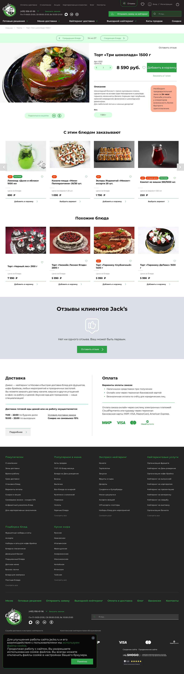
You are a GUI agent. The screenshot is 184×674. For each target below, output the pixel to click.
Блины (57, 479)
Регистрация (166, 4)
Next (180, 167)
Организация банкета (158, 510)
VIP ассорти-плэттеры (109, 505)
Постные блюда (12, 580)
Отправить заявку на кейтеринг (132, 14)
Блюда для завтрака (15, 575)
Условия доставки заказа (62, 415)
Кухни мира (62, 526)
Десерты (103, 484)
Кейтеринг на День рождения (161, 468)
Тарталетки (104, 468)
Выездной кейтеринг (120, 21)
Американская (61, 554)
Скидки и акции (13, 495)
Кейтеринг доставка (82, 21)
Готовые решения (14, 21)
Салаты (57, 505)
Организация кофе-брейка (160, 473)
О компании (45, 5)
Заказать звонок (52, 11)
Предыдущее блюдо (71, 38)
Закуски (103, 473)
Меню (9, 600)
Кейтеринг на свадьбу (158, 500)
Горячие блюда (61, 510)
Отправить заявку (58, 600)
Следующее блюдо (112, 38)
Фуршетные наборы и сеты (18, 533)
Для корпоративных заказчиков (20, 510)
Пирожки (58, 500)
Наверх (2, 168)
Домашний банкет (14, 554)
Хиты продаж (154, 21)
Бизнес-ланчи (12, 569)
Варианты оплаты (13, 489)
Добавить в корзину (161, 67)
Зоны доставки (12, 468)
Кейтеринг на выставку (158, 505)
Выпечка (58, 484)
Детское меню (12, 564)
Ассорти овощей (107, 500)
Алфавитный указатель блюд (19, 505)
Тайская (58, 575)
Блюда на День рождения (66, 473)
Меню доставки (47, 21)
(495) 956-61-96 (27, 11)
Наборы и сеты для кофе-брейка (21, 543)
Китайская (59, 564)
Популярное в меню (67, 457)
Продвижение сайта (147, 649)
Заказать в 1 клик (162, 75)
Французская (60, 548)
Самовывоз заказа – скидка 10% (20, 500)
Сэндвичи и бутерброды (110, 489)
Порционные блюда (15, 559)
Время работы (12, 473)
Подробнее (15, 432)
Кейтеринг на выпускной (159, 479)
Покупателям (14, 457)
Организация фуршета (158, 463)
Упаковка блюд (12, 484)
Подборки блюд (16, 526)
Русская (58, 533)
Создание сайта (130, 649)
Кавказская (59, 538)
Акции (57, 5)
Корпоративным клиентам (75, 5)
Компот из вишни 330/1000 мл (157, 182)
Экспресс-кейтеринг (113, 457)
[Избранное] (142, 4)
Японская (59, 569)
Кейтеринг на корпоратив (159, 484)
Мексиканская (61, 559)
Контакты (101, 5)
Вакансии (154, 600)
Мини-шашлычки (107, 495)
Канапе (102, 463)
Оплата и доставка (28, 5)
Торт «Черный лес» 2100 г (22, 266)
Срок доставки (12, 479)
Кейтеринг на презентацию (160, 489)
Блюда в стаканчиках (15, 548)
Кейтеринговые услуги (163, 457)
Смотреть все (60, 515)
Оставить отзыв (168, 47)
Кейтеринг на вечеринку (159, 495)
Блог (92, 5)
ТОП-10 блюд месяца (64, 468)
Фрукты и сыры (106, 479)
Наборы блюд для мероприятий (114, 510)
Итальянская (60, 543)
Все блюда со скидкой (64, 489)
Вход (155, 4)
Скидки (176, 21)
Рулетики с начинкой (64, 495)
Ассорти (9, 538)
